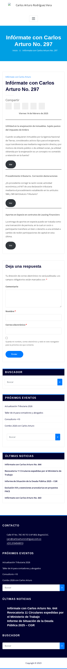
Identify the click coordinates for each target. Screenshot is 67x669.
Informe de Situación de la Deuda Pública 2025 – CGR (31, 481)
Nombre (11, 311)
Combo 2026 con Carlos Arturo (19, 425)
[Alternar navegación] (33, 18)
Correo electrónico (16, 324)
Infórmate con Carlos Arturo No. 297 (39, 50)
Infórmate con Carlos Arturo (18, 76)
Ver (10, 203)
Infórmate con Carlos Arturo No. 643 (23, 497)
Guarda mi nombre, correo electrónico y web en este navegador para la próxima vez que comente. (32, 343)
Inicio (15, 50)
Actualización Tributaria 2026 (18, 406)
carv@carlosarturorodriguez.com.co (24, 538)
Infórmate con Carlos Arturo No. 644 (23, 464)
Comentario (12, 286)
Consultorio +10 (12, 419)
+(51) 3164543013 (15, 543)
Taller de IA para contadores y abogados (24, 412)
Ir (59, 382)
